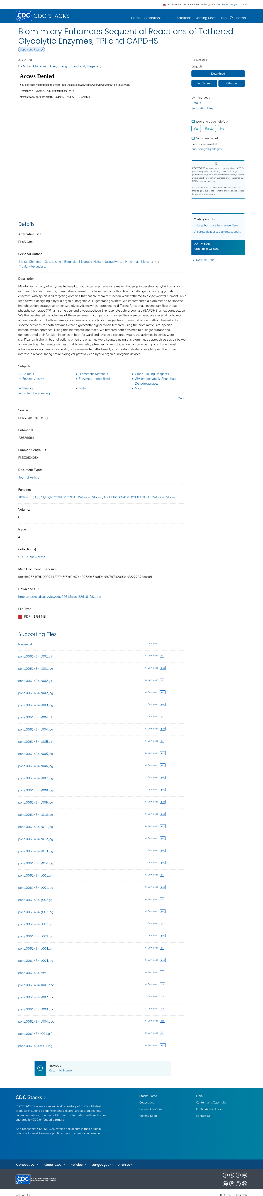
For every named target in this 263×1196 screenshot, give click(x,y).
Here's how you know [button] (233, 4)
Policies (77, 1164)
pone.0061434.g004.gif (35, 948)
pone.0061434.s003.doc (36, 1009)
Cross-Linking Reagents (152, 374)
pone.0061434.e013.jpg (35, 851)
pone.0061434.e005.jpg (35, 754)
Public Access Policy (209, 1109)
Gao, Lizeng (58, 66)
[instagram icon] (238, 1175)
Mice (138, 388)
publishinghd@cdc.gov (206, 149)
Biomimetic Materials (93, 374)
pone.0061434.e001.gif (35, 656)
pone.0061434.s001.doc (36, 985)
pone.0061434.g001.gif (35, 875)
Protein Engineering (36, 393)
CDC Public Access (31, 557)
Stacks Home (148, 1096)
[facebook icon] (225, 1175)
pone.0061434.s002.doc (36, 997)
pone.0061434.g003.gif (35, 924)
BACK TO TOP (204, 260)
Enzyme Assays (33, 379)
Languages (100, 1164)
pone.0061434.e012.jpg (35, 839)
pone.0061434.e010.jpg (35, 814)
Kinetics (27, 388)
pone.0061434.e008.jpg (35, 790)
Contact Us (203, 1116)
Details (196, 103)
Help (223, 18)
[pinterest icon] (232, 1184)
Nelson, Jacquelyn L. (107, 261)
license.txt (25, 644)
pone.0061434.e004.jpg (35, 729)
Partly (209, 129)
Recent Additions (178, 18)
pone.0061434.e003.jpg (35, 705)
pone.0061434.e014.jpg (35, 863)
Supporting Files (202, 108)
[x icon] (232, 1175)
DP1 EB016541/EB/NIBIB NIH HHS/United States (139, 497)
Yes (196, 129)
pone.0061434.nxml (32, 973)
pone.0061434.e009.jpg (35, 802)
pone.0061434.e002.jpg (35, 693)
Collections (152, 18)
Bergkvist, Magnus (84, 66)
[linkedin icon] (244, 1175)
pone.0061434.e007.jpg (35, 778)
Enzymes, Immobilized (94, 379)
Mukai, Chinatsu (34, 66)
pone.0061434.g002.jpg (35, 912)
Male (82, 388)
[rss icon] (244, 1184)
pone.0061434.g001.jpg (35, 888)
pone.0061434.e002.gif (35, 681)
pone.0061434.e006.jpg (35, 766)
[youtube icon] (225, 1184)
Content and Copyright (211, 1102)
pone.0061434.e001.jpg (35, 668)
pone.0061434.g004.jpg (35, 961)
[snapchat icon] (238, 1184)
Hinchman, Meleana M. (141, 261)
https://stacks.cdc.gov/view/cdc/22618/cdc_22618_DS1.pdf (59, 597)
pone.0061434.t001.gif (35, 1034)
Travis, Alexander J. (32, 266)
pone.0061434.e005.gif (35, 741)
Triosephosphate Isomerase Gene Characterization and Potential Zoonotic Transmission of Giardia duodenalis (218, 225)
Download (152, 643)
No (222, 129)
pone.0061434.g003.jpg (35, 936)
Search (240, 18)
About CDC (52, 1164)
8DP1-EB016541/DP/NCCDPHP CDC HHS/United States (60, 497)
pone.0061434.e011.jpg (35, 827)
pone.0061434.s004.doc (36, 1021)
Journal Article (29, 477)
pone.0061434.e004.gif (35, 717)
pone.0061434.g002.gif (35, 900)
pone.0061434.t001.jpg (35, 1046)
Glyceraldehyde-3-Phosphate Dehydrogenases (155, 381)
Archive (124, 1164)
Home (136, 18)
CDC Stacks (29, 1097)
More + (182, 398)
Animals (28, 374)
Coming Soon (205, 18)
